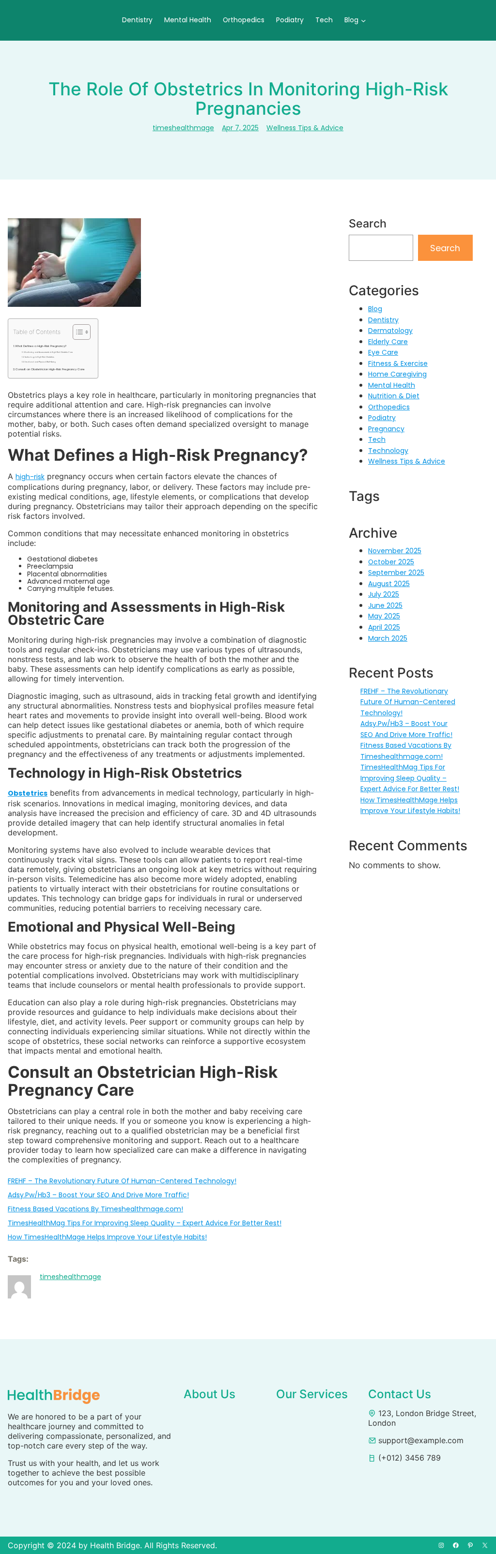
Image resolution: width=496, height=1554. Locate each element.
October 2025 (391, 562)
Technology (388, 450)
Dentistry (383, 320)
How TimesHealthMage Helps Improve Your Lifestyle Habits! (107, 1237)
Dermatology (390, 330)
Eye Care (383, 352)
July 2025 (383, 594)
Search (445, 248)
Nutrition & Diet (393, 396)
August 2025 (389, 583)
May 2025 (384, 616)
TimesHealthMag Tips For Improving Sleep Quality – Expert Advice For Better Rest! (144, 1223)
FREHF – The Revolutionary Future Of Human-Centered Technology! (122, 1181)
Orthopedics (389, 407)
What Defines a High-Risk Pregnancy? (41, 346)
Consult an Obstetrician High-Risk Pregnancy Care (51, 369)
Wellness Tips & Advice (304, 128)
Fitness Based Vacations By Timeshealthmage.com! (95, 1209)
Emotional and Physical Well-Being (41, 362)
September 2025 (396, 572)
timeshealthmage (183, 128)
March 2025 (387, 638)
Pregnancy (386, 429)
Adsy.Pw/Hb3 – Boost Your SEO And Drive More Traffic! (98, 1195)
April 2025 (384, 627)
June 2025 (385, 605)
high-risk (30, 477)
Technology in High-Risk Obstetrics (40, 357)
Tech (377, 439)
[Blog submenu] (363, 20)
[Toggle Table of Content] (76, 332)
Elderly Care (388, 342)
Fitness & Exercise (398, 363)
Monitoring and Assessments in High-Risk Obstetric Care (48, 352)
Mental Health (391, 385)
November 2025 (394, 551)
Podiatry (382, 417)
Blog (375, 309)
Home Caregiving (397, 374)
